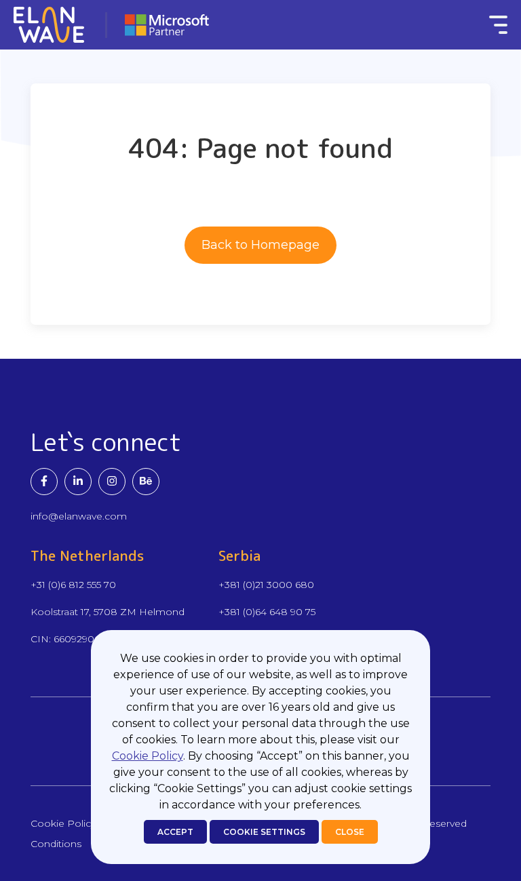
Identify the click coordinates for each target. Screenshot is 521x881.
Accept (175, 832)
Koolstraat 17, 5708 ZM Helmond (108, 612)
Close (349, 832)
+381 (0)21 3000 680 (266, 585)
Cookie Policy (147, 755)
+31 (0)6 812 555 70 (73, 585)
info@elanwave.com (79, 516)
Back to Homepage (260, 244)
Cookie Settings (264, 832)
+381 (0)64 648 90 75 (266, 612)
